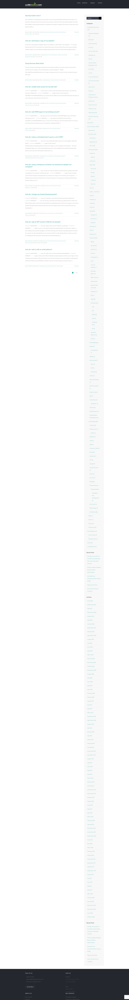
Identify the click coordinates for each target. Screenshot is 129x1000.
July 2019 (89, 643)
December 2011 (91, 859)
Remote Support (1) (94, 387)
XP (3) (93, 328)
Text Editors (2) (93, 400)
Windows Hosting (28, 33)
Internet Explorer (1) (94, 266)
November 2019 (91, 627)
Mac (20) (93, 184)
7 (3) (93, 307)
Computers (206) (92, 149)
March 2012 (90, 847)
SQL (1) (92, 295)
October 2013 (90, 797)
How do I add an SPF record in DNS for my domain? (43, 222)
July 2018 (89, 678)
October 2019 (90, 631)
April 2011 (89, 890)
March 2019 (90, 654)
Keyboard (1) (93, 234)
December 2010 (91, 905)
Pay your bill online (92, 585)
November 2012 (91, 832)
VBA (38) (93, 299)
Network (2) (91, 87)
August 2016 (90, 724)
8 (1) (93, 310)
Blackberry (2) (93, 142)
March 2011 (90, 893)
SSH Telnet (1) (93, 504)
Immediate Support (71, 997)
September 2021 (91, 604)
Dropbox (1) (93, 199)
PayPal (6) (92, 481)
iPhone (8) (92, 145)
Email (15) (92, 452)
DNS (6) (92, 195)
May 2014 (89, 770)
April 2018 (89, 689)
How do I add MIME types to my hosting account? (42, 112)
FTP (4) (91, 460)
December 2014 (91, 751)
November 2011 (91, 863)
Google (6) (92, 211)
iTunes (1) (93, 180)
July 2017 (89, 705)
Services (64, 32)
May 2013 (89, 809)
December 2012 (91, 828)
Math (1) (90, 515)
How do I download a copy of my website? (39, 41)
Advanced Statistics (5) (93, 35)
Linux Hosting (57, 32)
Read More (77, 32)
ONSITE (68, 977)
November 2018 (91, 662)
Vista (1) (94, 318)
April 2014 (89, 774)
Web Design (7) (94, 508)
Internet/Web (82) (93, 421)
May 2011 (89, 886)
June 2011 (89, 882)
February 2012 (91, 851)
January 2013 (90, 824)
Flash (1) (93, 157)
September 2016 (91, 720)
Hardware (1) (93, 226)
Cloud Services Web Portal (34, 63)
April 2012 (89, 843)
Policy (61, 32)
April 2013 (89, 812)
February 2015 (91, 743)
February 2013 (91, 820)
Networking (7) (93, 360)
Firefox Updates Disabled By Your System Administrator (94, 570)
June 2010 (90, 913)
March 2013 (90, 816)
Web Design (27, 56)
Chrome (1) (93, 218)
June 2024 (90, 600)
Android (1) (92, 161)
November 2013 (91, 793)
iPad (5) (93, 176)
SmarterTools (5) (94, 485)
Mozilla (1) (92, 346)
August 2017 (90, 701)
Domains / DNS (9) (94, 448)
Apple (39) (92, 165)
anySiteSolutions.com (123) (93, 28)
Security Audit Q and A (33, 15)
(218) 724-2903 (30, 977)
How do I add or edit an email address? (38, 249)
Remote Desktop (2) (94, 381)
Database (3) (91, 55)
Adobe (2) (92, 153)
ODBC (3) (94, 314)
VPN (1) (92, 368)
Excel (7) (93, 253)
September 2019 (91, 635)
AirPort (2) (93, 168)
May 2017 (89, 708)
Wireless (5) (94, 371)
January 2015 (90, 747)
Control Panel (51, 32)
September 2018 (91, 670)
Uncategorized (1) (92, 546)
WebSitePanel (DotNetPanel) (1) (94, 416)
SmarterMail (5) (95, 489)
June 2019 (90, 647)
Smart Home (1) (92, 105)
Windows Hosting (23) (93, 118)
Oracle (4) (92, 375)
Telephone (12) (92, 108)
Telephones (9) (92, 527)
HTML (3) (92, 474)
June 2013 (90, 805)
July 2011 (89, 878)
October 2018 (90, 666)
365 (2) (92, 241)
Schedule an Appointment (33, 981)
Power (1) (90, 519)
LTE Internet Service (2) (93, 82)
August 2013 (90, 801)
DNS (54, 240)
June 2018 (90, 681)
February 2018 (91, 693)
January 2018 (90, 697)
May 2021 (89, 608)
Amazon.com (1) (94, 429)
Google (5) (92, 463)
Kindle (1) (93, 433)
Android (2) (92, 138)
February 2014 (91, 782)
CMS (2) (92, 440)
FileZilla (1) (92, 203)
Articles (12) (90, 122)
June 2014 (90, 766)
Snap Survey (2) (94, 392)
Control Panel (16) (93, 51)
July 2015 (89, 735)
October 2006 (91, 917)
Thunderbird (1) (94, 351)
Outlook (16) (94, 281)
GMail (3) (93, 222)
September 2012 (91, 836)
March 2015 (90, 739)
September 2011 (91, 870)
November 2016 (91, 716)
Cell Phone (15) (92, 134)
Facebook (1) (93, 456)
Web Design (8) (92, 112)
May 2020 (89, 620)
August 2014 (90, 758)
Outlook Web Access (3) (94, 286)
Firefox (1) (92, 207)
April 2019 (89, 651)
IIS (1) (92, 261)
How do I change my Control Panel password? (41, 194)
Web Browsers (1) (94, 411)
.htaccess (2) (93, 425)
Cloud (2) (90, 47)
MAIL (67, 986)
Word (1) (93, 338)
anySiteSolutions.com (44, 32)
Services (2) (91, 101)
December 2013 (91, 789)
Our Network (28, 997)
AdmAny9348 (29, 32)
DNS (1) (90, 59)
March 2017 (90, 712)
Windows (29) (94, 303)
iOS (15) (93, 172)
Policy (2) (90, 91)
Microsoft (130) (93, 238)
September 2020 (91, 612)
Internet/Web (64, 54)
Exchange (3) (94, 257)
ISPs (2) (91, 230)
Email (55, 265)
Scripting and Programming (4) (93, 96)
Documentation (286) (93, 126)
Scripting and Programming (60, 103)
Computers (50, 156)
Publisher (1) (94, 291)
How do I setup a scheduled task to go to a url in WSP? (44, 137)
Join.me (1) (92, 477)
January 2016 (90, 732)
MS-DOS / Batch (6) (93, 272)
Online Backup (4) (92, 531)
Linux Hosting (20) (93, 76)
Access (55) (94, 245)
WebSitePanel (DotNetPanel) (31, 157)
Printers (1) (91, 523)
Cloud (52, 79)
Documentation (58, 54)
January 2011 (90, 901)
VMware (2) (93, 407)
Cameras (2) (91, 130)
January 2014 (90, 786)
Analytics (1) (94, 214)
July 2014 (89, 762)
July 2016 (89, 728)
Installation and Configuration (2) (95, 496)
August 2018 (90, 674)
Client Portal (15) (92, 43)
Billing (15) (91, 39)
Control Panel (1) (92, 535)
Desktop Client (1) (93, 539)
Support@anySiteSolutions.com (34, 979)
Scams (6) (90, 542)
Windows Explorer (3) (94, 333)
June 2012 (90, 839)
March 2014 (90, 778)
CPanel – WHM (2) (94, 191)
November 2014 (91, 755)
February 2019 (91, 658)
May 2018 (89, 685)
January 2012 (90, 855)
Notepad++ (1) (94, 403)
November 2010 (91, 909)
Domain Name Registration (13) (92, 64)
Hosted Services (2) (94, 469)
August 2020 (90, 616)
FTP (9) (90, 73)
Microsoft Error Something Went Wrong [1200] (94, 579)
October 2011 (90, 866)
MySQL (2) (92, 356)
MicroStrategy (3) (94, 342)
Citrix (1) (92, 188)
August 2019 (90, 639)
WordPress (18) (93, 512)
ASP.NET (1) (94, 249)
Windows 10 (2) (94, 323)
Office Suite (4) (94, 277)
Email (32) (91, 69)
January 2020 (90, 624)
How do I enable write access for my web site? (41, 87)
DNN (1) (92, 444)
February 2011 (91, 897)
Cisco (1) (93, 364)
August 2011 (90, 874)
